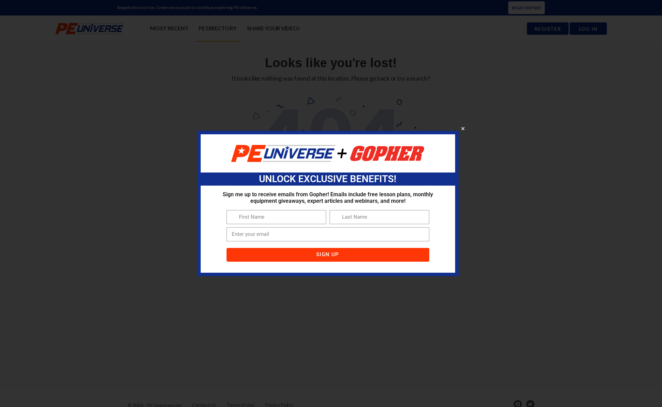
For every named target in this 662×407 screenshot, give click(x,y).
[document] (331, 203)
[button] (463, 128)
